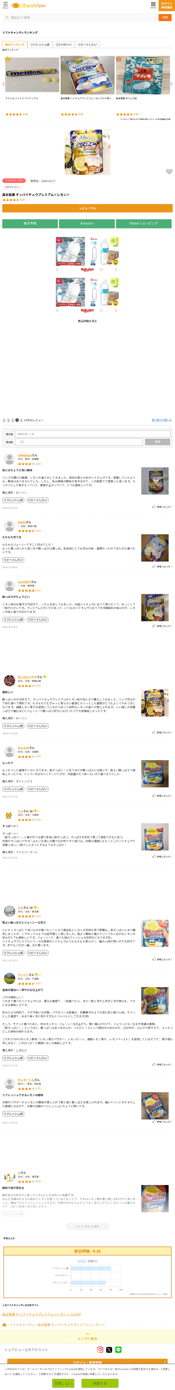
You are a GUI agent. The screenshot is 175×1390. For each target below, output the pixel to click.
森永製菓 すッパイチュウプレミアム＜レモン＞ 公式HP (41, 1314)
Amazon (86, 223)
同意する (100, 1383)
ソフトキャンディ (22, 1324)
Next (170, 84)
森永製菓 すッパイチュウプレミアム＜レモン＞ (71, 1324)
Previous (5, 84)
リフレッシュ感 (39, 44)
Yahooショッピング (143, 223)
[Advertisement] (87, 358)
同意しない (63, 1383)
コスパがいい (63, 44)
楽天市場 (30, 223)
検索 (165, 17)
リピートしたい (87, 44)
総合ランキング (14, 44)
